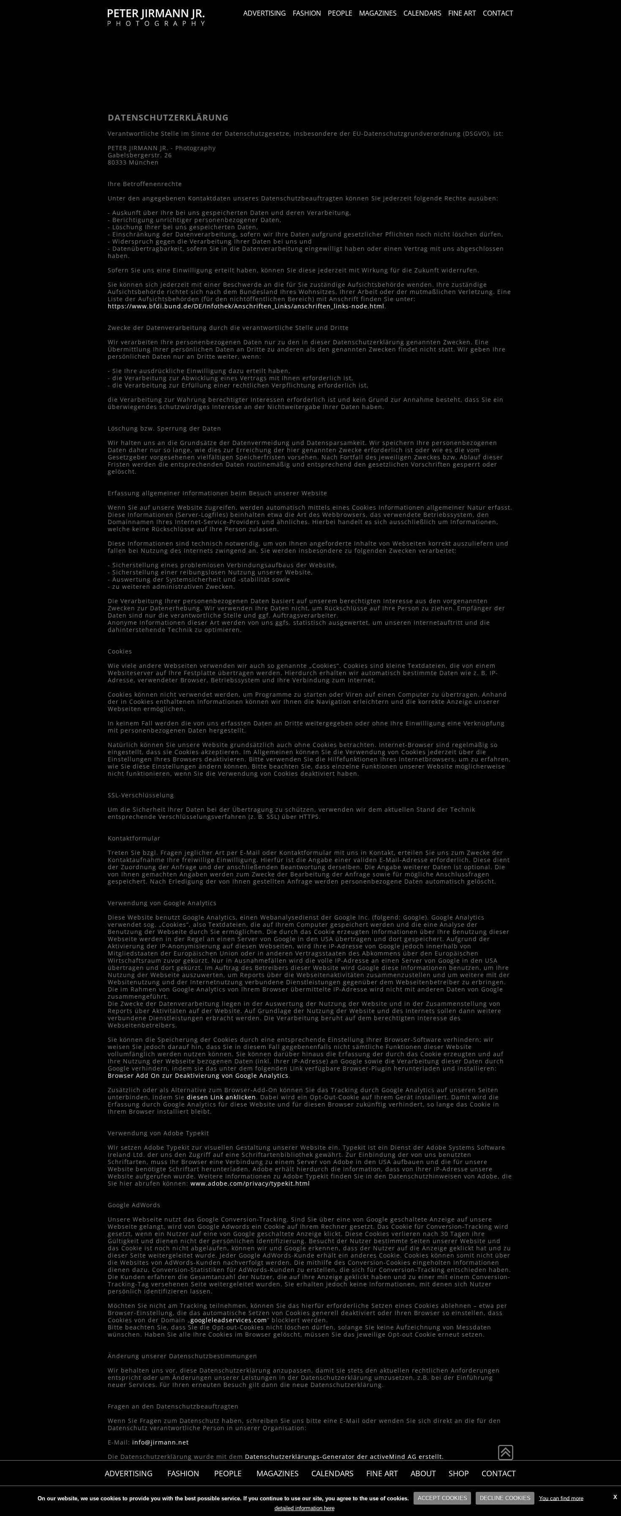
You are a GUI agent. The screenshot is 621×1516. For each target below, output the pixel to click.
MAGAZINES (378, 13)
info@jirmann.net (160, 1442)
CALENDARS (422, 13)
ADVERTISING (264, 13)
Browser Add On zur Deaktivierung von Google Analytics (198, 1075)
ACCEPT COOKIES (442, 1498)
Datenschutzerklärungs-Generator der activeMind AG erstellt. (344, 1457)
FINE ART (462, 13)
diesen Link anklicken (221, 1097)
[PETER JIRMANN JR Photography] (156, 18)
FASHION (307, 13)
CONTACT (498, 13)
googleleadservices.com (229, 1320)
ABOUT (423, 1473)
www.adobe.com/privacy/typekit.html (250, 1183)
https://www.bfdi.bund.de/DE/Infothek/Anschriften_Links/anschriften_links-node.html (246, 306)
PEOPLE (340, 13)
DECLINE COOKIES (505, 1498)
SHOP (459, 1473)
